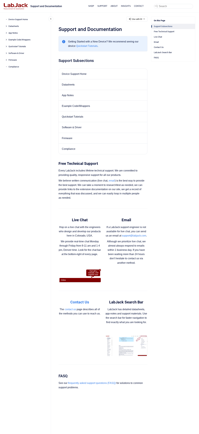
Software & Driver (16, 53)
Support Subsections (163, 26)
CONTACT (139, 6)
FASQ (156, 57)
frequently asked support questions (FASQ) (92, 383)
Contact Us (159, 47)
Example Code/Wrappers (19, 39)
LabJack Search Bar (163, 52)
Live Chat (158, 37)
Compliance (13, 67)
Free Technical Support (164, 31)
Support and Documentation (46, 6)
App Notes (13, 33)
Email (156, 42)
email (112, 180)
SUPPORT (102, 6)
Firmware (12, 60)
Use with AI (137, 19)
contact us (70, 309)
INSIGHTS (126, 6)
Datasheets (13, 26)
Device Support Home (18, 19)
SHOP (91, 6)
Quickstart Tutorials (17, 46)
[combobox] (173, 6)
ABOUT (114, 6)
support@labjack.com (134, 235)
